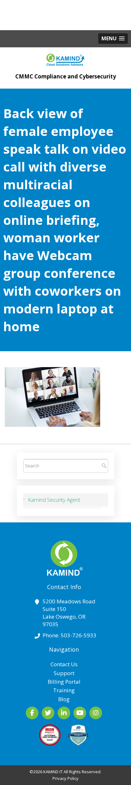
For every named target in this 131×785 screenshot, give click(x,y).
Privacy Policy (65, 778)
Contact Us (64, 664)
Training (64, 690)
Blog (64, 699)
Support (64, 673)
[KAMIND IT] (65, 58)
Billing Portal (64, 681)
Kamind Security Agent (54, 499)
